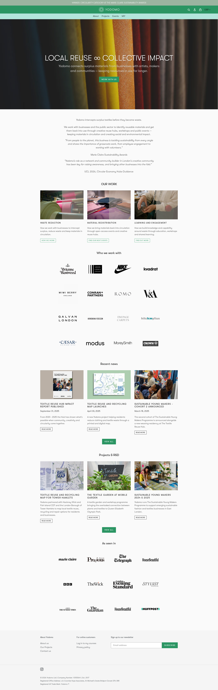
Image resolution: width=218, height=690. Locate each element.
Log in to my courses (86, 643)
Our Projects (46, 647)
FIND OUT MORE (142, 240)
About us (44, 643)
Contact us (45, 651)
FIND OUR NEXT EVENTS (98, 240)
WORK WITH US (108, 79)
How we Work (48, 240)
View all (109, 441)
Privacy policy (83, 647)
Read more (46, 429)
